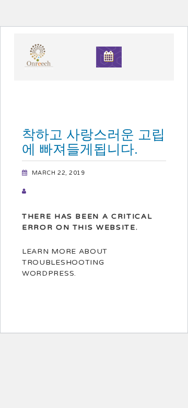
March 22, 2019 (58, 172)
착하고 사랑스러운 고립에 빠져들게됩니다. (93, 142)
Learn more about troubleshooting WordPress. (65, 262)
